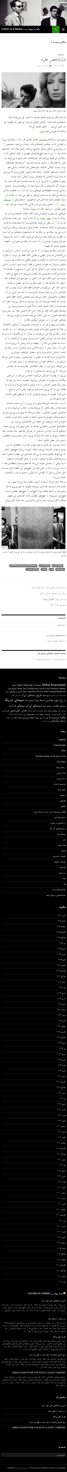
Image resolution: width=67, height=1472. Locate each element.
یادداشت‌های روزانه (58, 890)
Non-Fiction (37, 692)
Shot (63, 751)
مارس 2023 (61, 1060)
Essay (14, 685)
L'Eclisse (58, 565)
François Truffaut (58, 689)
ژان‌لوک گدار (18, 718)
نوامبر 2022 (61, 1077)
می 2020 (62, 1221)
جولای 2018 (61, 1271)
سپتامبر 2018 (60, 1260)
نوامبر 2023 (61, 1016)
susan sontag (27, 692)
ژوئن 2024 (61, 982)
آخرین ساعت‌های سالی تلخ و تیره (53, 1301)
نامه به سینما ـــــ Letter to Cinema (20, 29)
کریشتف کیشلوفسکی (58, 721)
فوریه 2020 (61, 1232)
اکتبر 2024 (61, 960)
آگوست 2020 (60, 1215)
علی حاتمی (5, 711)
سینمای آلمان (29, 701)
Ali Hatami (37, 685)
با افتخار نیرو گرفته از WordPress (18, 1468)
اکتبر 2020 (61, 1204)
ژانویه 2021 (61, 1188)
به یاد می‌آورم (60, 779)
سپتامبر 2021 (60, 1143)
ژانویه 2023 (61, 1071)
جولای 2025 (61, 938)
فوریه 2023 (61, 1065)
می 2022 (62, 1099)
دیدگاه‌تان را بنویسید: (43, 66)
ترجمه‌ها (62, 796)
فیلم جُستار (61, 845)
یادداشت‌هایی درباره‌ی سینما (55, 895)
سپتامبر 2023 (60, 1027)
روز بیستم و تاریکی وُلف (56, 1319)
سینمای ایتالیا (60, 569)
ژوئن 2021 (61, 1160)
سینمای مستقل (61, 711)
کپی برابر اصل (46, 721)
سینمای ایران (34, 706)
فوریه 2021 (61, 1182)
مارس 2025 (61, 954)
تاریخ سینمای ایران (31, 695)
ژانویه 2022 (61, 1121)
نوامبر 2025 (61, 921)
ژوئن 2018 (61, 1276)
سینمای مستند (52, 711)
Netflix (46, 692)
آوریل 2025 (61, 949)
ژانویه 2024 (61, 1004)
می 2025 (62, 943)
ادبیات (7, 692)
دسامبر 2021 (61, 1127)
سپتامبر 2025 (60, 927)
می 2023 (62, 1049)
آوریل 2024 (61, 993)
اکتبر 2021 (61, 1138)
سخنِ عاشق (45, 218)
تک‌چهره (62, 801)
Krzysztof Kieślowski (57, 692)
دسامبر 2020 (61, 1193)
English (62, 740)
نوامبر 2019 (61, 1249)
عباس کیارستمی (18, 711)
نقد (64, 884)
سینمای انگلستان (58, 706)
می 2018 (62, 1282)
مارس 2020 (61, 1226)
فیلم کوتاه (36, 714)
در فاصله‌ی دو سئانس (57, 823)
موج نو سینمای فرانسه (20, 714)
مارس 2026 (61, 916)
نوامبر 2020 (61, 1199)
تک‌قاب (62, 807)
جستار (13, 695)
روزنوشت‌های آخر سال (57, 829)
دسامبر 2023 (61, 1010)
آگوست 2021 (60, 1149)
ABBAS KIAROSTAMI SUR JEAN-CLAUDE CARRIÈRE (38, 1373)
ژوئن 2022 (61, 1093)
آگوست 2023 (60, 1032)
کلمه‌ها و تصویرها (59, 857)
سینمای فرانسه (17, 706)
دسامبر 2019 (61, 1243)
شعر (37, 711)
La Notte (45, 565)
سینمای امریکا (14, 700)
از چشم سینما (60, 768)
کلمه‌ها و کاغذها (59, 862)
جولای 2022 (61, 1088)
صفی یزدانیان (31, 711)
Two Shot (61, 762)
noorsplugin (61, 1468)
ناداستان (11, 715)
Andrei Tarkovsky (25, 686)
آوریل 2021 (61, 1171)
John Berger (12, 689)
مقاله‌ (63, 879)
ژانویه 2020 (61, 1238)
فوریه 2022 (61, 1115)
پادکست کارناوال (59, 784)
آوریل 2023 (61, 1054)
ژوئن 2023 (61, 1043)
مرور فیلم (61, 55)
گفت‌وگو (62, 868)
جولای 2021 (61, 1154)
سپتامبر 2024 (60, 966)
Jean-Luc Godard (26, 689)
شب (42, 131)
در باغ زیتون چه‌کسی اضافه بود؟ (49, 700)
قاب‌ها (63, 851)
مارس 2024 (61, 999)
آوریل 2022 (61, 1104)
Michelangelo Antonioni (23, 565)
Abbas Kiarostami (53, 685)
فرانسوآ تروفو (45, 714)
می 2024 (62, 988)
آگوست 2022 (60, 1082)
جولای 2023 (61, 1038)
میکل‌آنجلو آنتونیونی (32, 569)
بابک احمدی (61, 695)
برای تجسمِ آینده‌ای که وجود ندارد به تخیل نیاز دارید (47, 1355)
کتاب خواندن (9, 718)
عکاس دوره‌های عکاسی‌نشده (57, 714)
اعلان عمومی (61, 773)
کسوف (44, 569)
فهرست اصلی (63, 29)
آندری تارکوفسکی (16, 692)
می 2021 (62, 1165)
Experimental (59, 746)
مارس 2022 (61, 1110)
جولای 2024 (61, 977)
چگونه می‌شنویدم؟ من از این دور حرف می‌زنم (44, 717)
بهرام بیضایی (54, 695)
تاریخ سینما (46, 695)
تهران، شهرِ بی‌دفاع (59, 1337)
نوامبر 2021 (61, 1132)
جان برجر (18, 695)
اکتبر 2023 (61, 1021)
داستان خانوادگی (59, 818)
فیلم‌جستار (29, 715)
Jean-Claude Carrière (42, 689)
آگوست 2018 (60, 1265)
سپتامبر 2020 (60, 1210)
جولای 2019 (61, 1254)
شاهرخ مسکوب (43, 711)
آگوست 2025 (60, 932)
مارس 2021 (61, 1177)
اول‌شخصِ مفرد (53, 59)
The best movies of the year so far (50, 757)
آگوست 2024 (60, 971)
